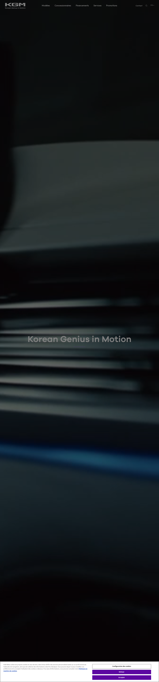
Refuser (121, 672)
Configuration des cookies (121, 666)
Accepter (121, 677)
